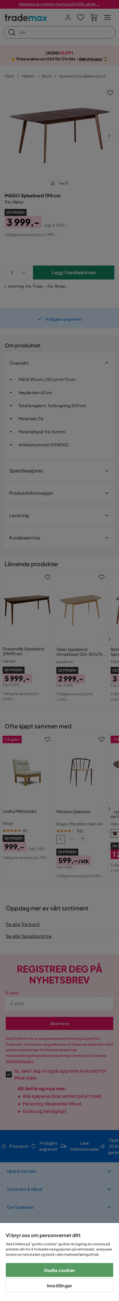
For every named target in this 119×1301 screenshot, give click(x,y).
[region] (59, 1262)
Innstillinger (59, 1285)
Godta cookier (59, 1270)
